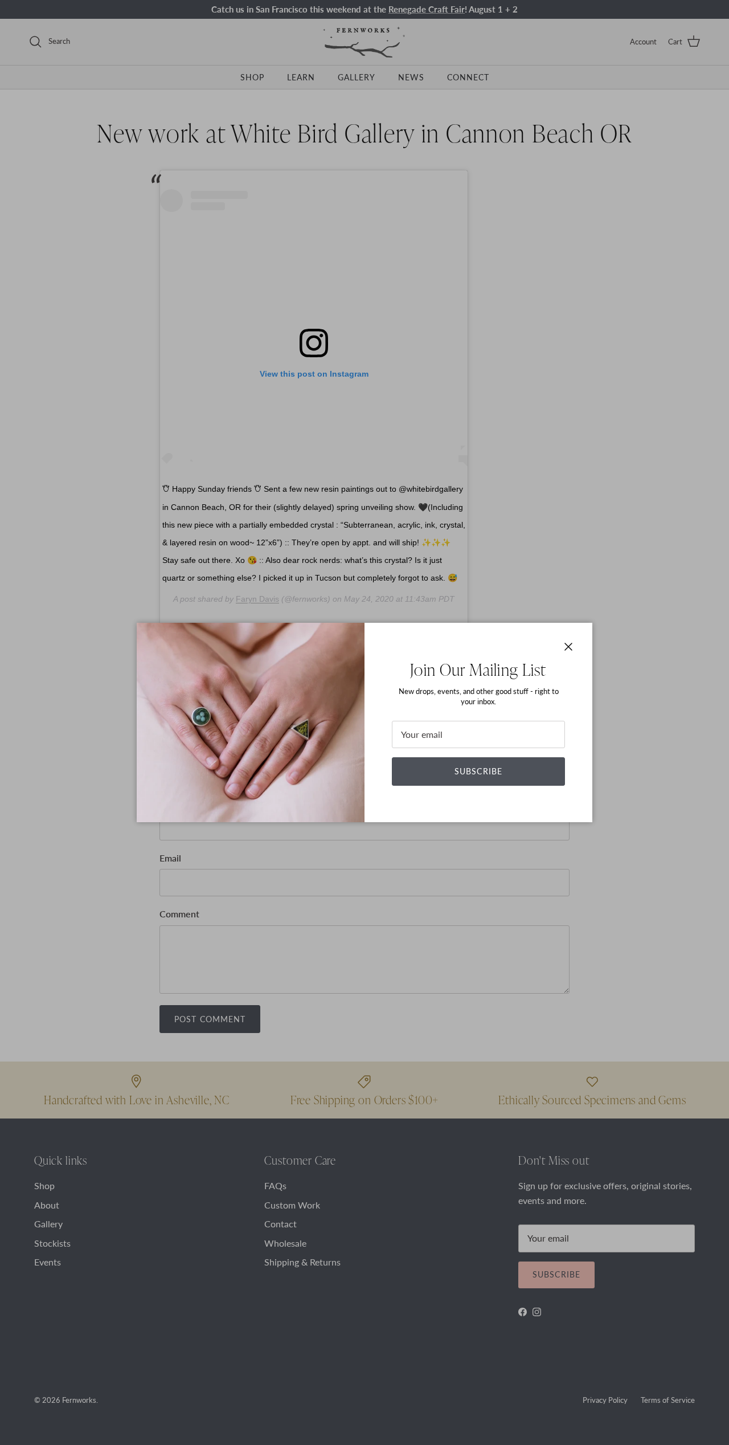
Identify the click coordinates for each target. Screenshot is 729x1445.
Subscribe (478, 771)
